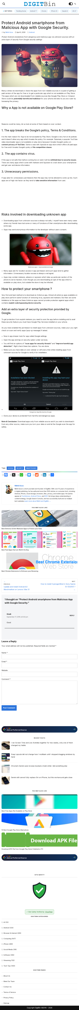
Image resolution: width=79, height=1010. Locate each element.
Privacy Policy (8, 998)
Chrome (43, 11)
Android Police (36, 496)
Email (4, 661)
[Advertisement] (39, 117)
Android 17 (33, 11)
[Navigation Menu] (75, 3)
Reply (72, 615)
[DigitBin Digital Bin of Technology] (39, 3)
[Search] (4, 4)
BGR (46, 496)
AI (4, 922)
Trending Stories (21, 11)
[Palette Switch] (71, 4)
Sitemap (6, 1003)
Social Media (8, 949)
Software (7, 955)
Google (10, 468)
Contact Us (7, 987)
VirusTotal (48, 912)
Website (5, 670)
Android (32, 32)
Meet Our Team (9, 981)
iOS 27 (74, 11)
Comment (6, 679)
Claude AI (65, 11)
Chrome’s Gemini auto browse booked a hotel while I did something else (39, 766)
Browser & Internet (10, 933)
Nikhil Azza (9, 32)
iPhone (6, 944)
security (19, 468)
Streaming (7, 960)
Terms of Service (9, 992)
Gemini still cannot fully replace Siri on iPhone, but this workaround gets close (41, 777)
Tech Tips (7, 966)
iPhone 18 (54, 11)
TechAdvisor (26, 496)
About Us (6, 976)
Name (5, 653)
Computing (7, 939)
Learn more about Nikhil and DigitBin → (37, 501)
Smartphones (31, 468)
